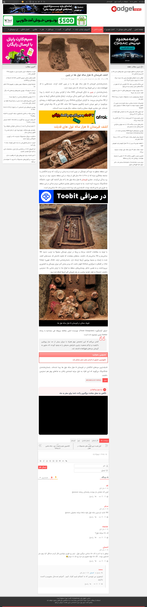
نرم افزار (50, 29)
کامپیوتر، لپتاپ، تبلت (82, 29)
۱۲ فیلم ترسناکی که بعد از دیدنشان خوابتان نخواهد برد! (19, 126)
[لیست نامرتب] (56, 461)
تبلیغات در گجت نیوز (121, 2)
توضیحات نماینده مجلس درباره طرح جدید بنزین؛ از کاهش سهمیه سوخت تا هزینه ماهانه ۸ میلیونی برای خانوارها (128, 105)
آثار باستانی (95, 441)
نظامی (35, 29)
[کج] (43, 461)
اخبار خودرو (110, 29)
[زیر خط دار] (47, 461)
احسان (92, 573)
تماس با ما (133, 2)
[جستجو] (4, 1)
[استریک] (50, 461)
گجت (59, 29)
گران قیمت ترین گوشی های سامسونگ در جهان (89, 446)
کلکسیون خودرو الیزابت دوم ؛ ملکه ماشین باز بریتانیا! (57, 446)
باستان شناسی (86, 441)
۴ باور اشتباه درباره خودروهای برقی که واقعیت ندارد (20, 155)
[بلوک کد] (63, 461)
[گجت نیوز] (126, 12)
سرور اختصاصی (75, 602)
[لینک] (66, 461)
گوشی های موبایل (125, 29)
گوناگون (68, 29)
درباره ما (142, 2)
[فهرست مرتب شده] (53, 461)
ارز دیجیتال (14, 29)
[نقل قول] (59, 461)
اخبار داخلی (25, 29)
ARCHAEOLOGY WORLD (93, 380)
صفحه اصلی (138, 29)
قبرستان (84, 179)
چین (91, 92)
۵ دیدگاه (103, 79)
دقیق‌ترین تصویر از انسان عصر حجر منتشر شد (89, 359)
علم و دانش (98, 29)
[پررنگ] (40, 461)
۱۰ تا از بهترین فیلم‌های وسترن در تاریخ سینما (22, 97)
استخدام (109, 2)
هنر (43, 29)
